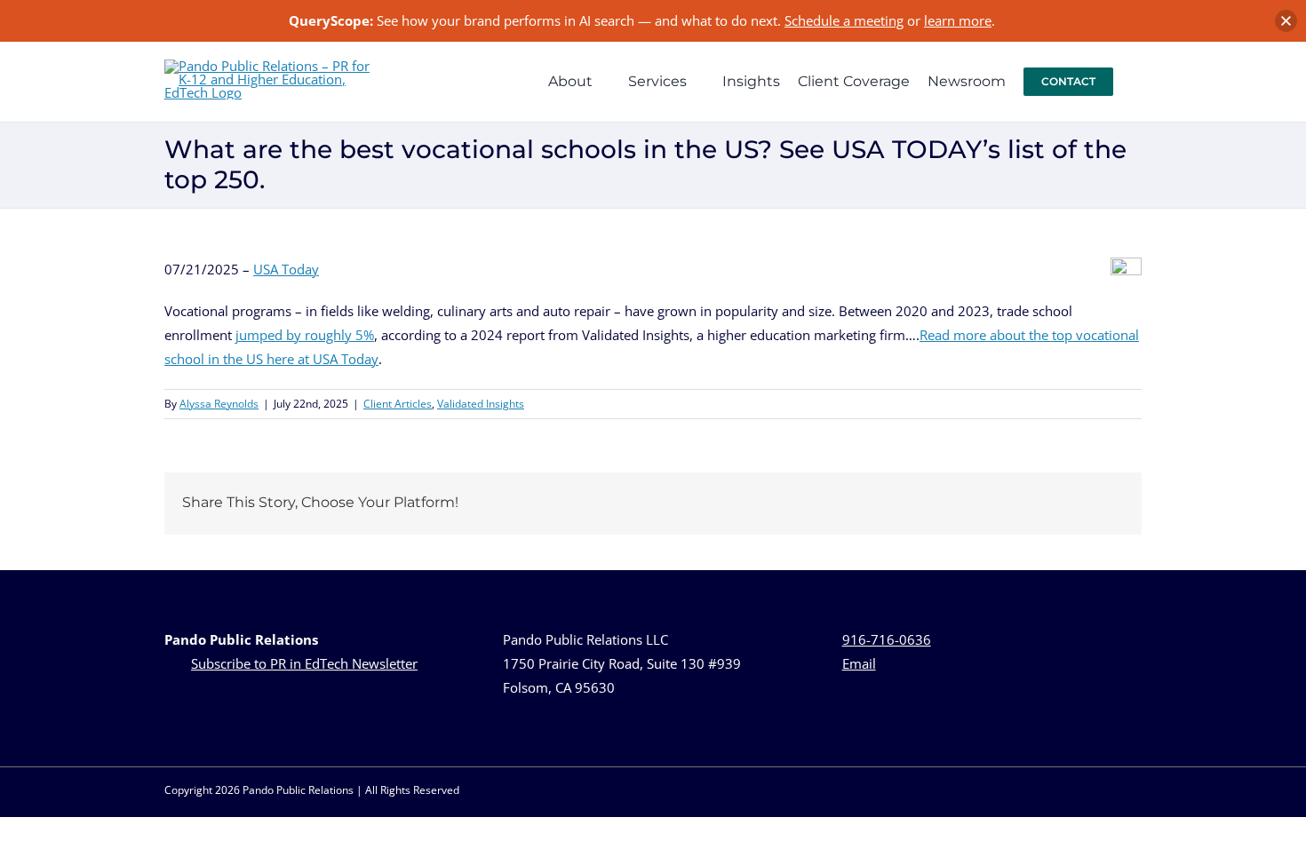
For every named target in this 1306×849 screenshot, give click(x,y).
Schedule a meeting (844, 20)
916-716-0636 (886, 639)
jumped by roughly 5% (304, 335)
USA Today (286, 269)
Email (859, 663)
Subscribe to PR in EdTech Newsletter (304, 663)
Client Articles (397, 403)
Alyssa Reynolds (219, 403)
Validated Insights (480, 403)
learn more (957, 20)
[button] (1136, 82)
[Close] (1286, 21)
